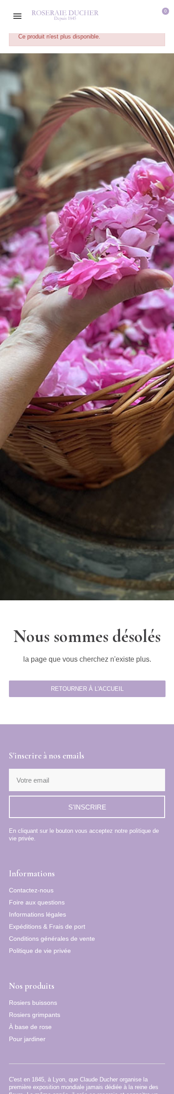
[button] (134, 17)
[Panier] (162, 17)
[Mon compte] (149, 17)
